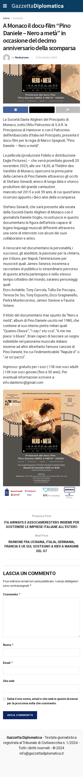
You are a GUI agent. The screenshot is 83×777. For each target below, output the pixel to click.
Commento (12, 594)
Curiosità (18, 18)
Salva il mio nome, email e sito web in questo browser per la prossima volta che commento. (42, 701)
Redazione (22, 57)
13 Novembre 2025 (46, 57)
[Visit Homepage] (38, 6)
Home (6, 18)
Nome (8, 645)
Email (8, 663)
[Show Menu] (5, 6)
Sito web (8, 681)
